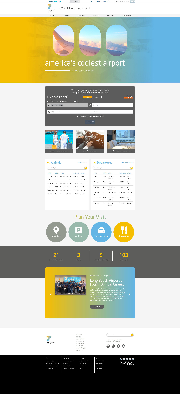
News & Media (126, 15)
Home (52, 15)
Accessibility (80, 343)
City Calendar (66, 366)
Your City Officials (84, 361)
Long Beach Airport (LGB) (109, 289)
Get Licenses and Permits (52, 363)
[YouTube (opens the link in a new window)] (133, 359)
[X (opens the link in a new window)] (127, 359)
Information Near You (68, 361)
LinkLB (81, 368)
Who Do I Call (99, 361)
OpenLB (65, 363)
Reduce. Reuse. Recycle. (52, 366)
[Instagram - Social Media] (108, 346)
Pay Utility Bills (49, 361)
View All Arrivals (82, 162)
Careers (78, 337)
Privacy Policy (99, 363)
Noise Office (80, 341)
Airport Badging (81, 348)
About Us (96, 15)
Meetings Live (49, 368)
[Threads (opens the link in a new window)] (130, 359)
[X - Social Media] (113, 346)
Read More (97, 307)
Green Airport (80, 339)
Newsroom (79, 346)
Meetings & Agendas (68, 368)
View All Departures (127, 162)
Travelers (67, 15)
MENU (76, 1)
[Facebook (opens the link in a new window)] (120, 359)
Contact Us (79, 350)
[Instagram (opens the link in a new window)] (124, 359)
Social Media (83, 363)
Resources (110, 15)
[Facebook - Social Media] (118, 346)
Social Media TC (100, 368)
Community (81, 15)
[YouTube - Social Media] (123, 346)
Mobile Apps (83, 366)
